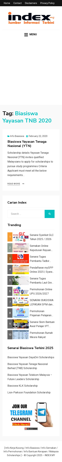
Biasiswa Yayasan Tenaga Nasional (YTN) (26, 143)
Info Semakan (48, 448)
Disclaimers (31, 3)
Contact (17, 3)
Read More (13, 184)
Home (7, 3)
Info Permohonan (13, 451)
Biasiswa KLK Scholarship (22, 385)
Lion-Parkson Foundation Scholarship (29, 392)
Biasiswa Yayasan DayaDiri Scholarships (30, 357)
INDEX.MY (50, 455)
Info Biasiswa (17, 136)
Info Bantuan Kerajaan (35, 451)
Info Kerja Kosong (14, 448)
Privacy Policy (47, 3)
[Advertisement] (31, 74)
